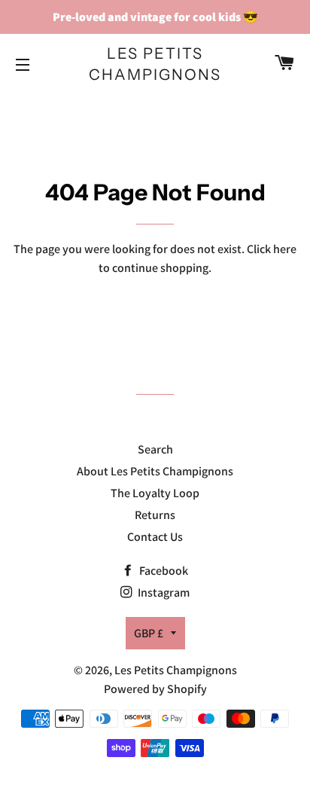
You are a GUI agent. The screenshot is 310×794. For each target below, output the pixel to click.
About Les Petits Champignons (155, 471)
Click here (271, 249)
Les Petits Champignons (155, 64)
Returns (155, 515)
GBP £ (148, 633)
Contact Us (155, 537)
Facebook (162, 571)
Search (155, 449)
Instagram (162, 592)
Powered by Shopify (155, 689)
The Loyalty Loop (155, 493)
